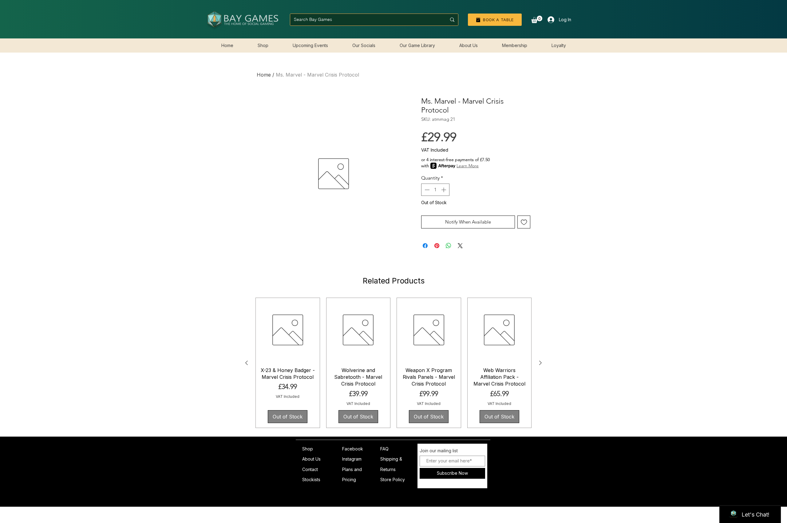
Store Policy (392, 479)
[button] (536, 19)
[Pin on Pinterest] (437, 245)
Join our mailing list (439, 451)
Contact (310, 469)
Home (264, 75)
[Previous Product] (246, 362)
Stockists (311, 479)
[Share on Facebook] (425, 245)
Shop (307, 448)
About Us (311, 459)
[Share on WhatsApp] (448, 245)
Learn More (468, 165)
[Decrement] (426, 190)
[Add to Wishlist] (524, 222)
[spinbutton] (435, 190)
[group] (393, 362)
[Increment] (444, 190)
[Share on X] (460, 245)
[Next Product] (540, 362)
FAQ (384, 448)
